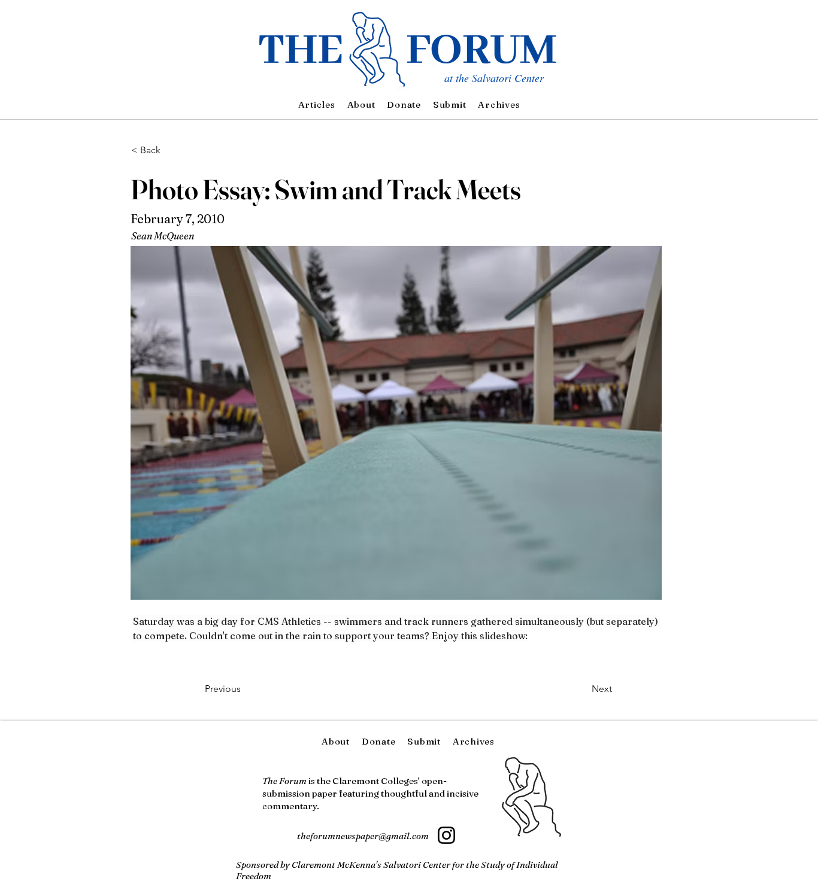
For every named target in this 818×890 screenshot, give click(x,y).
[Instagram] (446, 835)
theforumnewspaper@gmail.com (363, 836)
